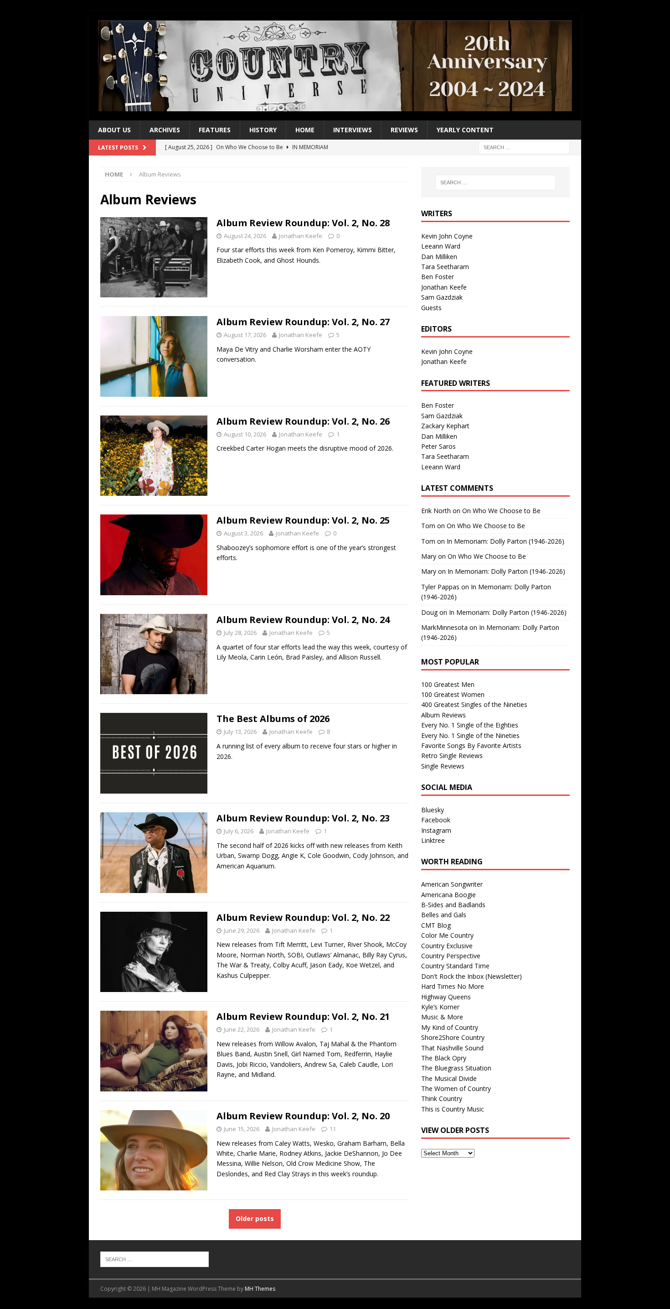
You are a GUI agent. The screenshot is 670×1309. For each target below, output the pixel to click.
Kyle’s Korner (440, 1007)
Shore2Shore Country (452, 1037)
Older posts (255, 1218)
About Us (114, 129)
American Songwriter (452, 884)
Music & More (442, 1017)
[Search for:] (524, 147)
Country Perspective (450, 955)
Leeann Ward (440, 246)
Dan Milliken (439, 256)
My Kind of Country (449, 1027)
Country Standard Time (455, 965)
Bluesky (432, 809)
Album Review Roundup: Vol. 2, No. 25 (303, 520)
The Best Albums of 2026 (273, 718)
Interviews (352, 129)
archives (164, 129)
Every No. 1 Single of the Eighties (469, 725)
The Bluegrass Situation (456, 1068)
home (304, 129)
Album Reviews (443, 715)
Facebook (435, 820)
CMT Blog (436, 925)
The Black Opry (443, 1058)
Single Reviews (442, 766)
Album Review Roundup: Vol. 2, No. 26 (303, 421)
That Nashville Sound (452, 1048)
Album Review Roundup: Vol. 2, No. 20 (303, 1116)
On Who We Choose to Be (501, 510)
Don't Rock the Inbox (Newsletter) (471, 976)
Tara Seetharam (445, 266)
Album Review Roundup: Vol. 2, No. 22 (303, 917)
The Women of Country (456, 1088)
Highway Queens (446, 996)
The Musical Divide (449, 1078)
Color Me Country (447, 935)
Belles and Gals (443, 914)
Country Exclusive (447, 945)
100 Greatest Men (447, 684)
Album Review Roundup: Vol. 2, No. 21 (303, 1016)
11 (333, 1129)
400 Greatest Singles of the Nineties (474, 704)
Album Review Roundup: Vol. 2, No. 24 (303, 619)
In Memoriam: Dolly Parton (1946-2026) (505, 541)
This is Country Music (452, 1109)
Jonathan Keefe (300, 236)
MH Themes (260, 1289)
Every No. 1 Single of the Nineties (470, 735)
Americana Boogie (448, 894)
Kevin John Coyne (447, 236)
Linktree (433, 840)
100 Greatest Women (452, 694)
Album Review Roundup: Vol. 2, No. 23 (303, 818)
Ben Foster (437, 276)
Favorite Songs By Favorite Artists (471, 745)
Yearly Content (465, 129)
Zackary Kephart (445, 425)
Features (215, 129)
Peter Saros (438, 446)
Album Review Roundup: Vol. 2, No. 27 (303, 322)
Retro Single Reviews (452, 755)
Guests (431, 307)
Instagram (436, 830)
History (263, 129)
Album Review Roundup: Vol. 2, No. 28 (303, 223)
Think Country (441, 1098)
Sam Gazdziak (442, 297)
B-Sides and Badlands (453, 904)
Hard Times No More (452, 986)
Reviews (404, 129)
